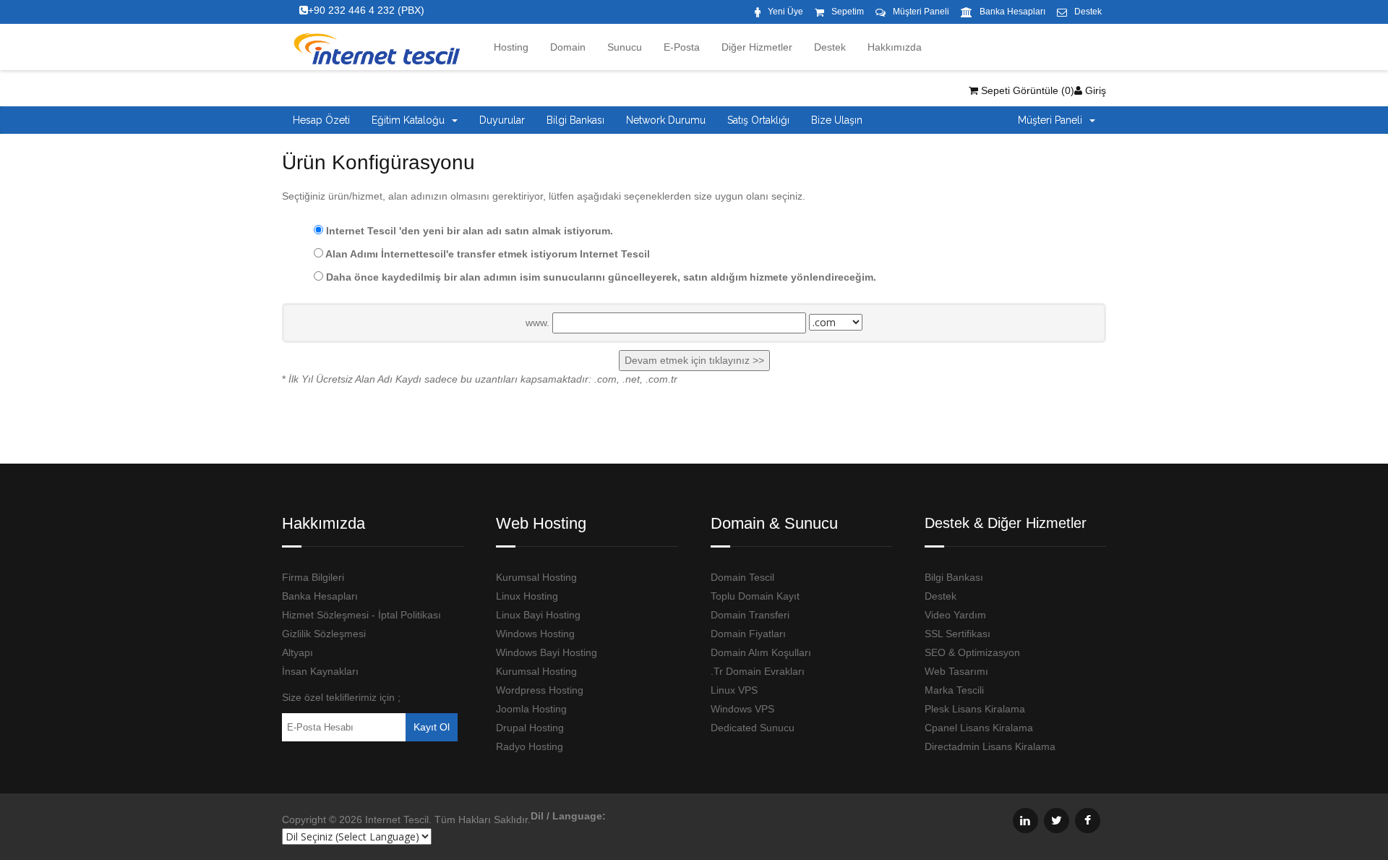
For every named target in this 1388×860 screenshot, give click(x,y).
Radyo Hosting (529, 746)
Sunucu (624, 47)
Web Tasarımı (956, 671)
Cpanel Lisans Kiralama (979, 727)
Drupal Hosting (530, 727)
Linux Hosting (527, 596)
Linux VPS (734, 690)
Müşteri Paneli (921, 12)
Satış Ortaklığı (758, 120)
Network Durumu (666, 120)
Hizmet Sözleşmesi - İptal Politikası (361, 615)
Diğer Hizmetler (756, 47)
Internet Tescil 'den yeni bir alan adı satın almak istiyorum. (468, 231)
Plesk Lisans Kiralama (975, 709)
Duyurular (502, 120)
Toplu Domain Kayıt (755, 596)
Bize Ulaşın (836, 120)
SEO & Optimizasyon (972, 652)
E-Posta (682, 47)
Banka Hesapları (1012, 12)
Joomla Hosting (531, 709)
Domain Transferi (750, 615)
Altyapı (297, 652)
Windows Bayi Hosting (546, 652)
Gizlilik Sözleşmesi (324, 633)
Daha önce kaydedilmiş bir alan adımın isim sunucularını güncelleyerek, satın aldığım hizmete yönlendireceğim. (599, 277)
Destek (1088, 12)
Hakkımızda (895, 47)
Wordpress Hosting (539, 690)
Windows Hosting (535, 633)
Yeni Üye (785, 12)
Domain (568, 47)
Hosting (511, 47)
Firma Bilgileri (313, 577)
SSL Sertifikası (957, 633)
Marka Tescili (954, 690)
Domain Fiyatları (748, 633)
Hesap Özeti (321, 120)
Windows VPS (742, 709)
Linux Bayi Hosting (538, 615)
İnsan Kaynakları (320, 671)
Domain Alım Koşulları (761, 652)
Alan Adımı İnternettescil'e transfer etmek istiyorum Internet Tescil (486, 254)
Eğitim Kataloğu (411, 120)
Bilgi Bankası (575, 120)
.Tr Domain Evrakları (758, 671)
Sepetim (847, 12)
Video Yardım (955, 615)
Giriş (1094, 90)
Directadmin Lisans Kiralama (990, 746)
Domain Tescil (742, 577)
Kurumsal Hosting (536, 577)
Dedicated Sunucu (752, 727)
